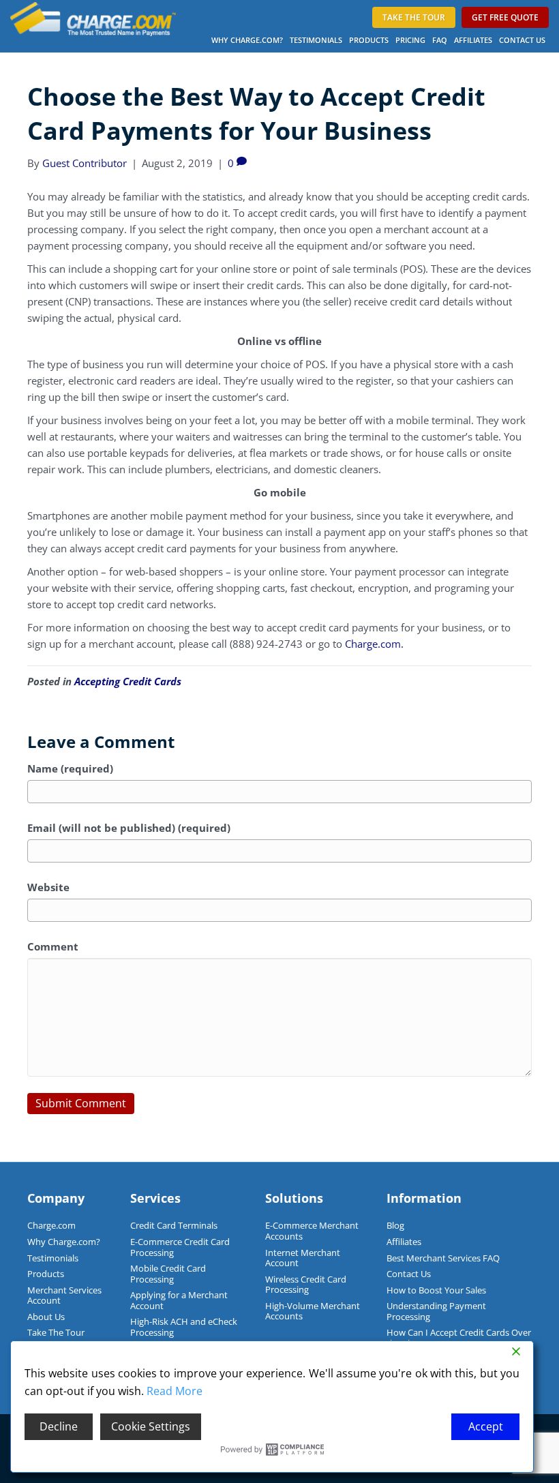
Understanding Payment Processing (436, 1311)
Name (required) (70, 768)
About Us (46, 1316)
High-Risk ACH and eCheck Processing (183, 1326)
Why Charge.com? (247, 40)
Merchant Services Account (64, 1295)
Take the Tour (413, 17)
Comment (52, 946)
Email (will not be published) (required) (128, 828)
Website (48, 887)
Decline (59, 1426)
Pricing (410, 40)
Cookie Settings (150, 1426)
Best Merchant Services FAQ (443, 1258)
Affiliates (473, 40)
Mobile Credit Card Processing (168, 1273)
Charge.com (51, 1225)
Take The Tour (56, 1332)
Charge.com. (374, 643)
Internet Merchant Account (302, 1258)
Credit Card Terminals (173, 1225)
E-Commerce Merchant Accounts (312, 1230)
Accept (485, 1426)
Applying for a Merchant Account (179, 1300)
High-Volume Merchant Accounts (312, 1311)
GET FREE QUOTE (505, 17)
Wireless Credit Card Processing (305, 1284)
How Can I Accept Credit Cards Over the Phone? (459, 1337)
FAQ (439, 40)
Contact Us (522, 40)
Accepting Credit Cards (127, 681)
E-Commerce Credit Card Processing (180, 1247)
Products (369, 40)
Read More (174, 1390)
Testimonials (316, 40)
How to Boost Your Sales (436, 1290)
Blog (395, 1225)
